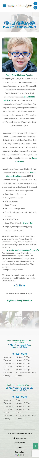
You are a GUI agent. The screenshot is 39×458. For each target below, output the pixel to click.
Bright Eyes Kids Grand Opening (19, 75)
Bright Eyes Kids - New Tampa (19, 387)
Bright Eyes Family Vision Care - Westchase (19, 344)
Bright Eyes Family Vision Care (19, 300)
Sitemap (19, 447)
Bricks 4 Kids (28, 223)
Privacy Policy (19, 443)
